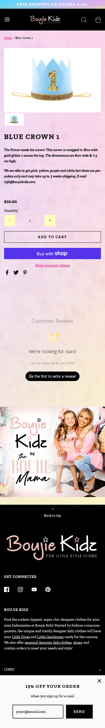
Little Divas (21, 637)
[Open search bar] (84, 20)
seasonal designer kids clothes (48, 642)
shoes (77, 642)
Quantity (11, 210)
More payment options (52, 265)
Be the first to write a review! (52, 376)
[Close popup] (99, 681)
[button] (14, 119)
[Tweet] (17, 272)
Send (79, 712)
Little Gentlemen (50, 637)
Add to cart (52, 237)
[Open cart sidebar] (98, 20)
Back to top (52, 515)
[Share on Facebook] (8, 272)
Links (9, 669)
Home (8, 38)
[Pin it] (26, 272)
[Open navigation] (7, 20)
